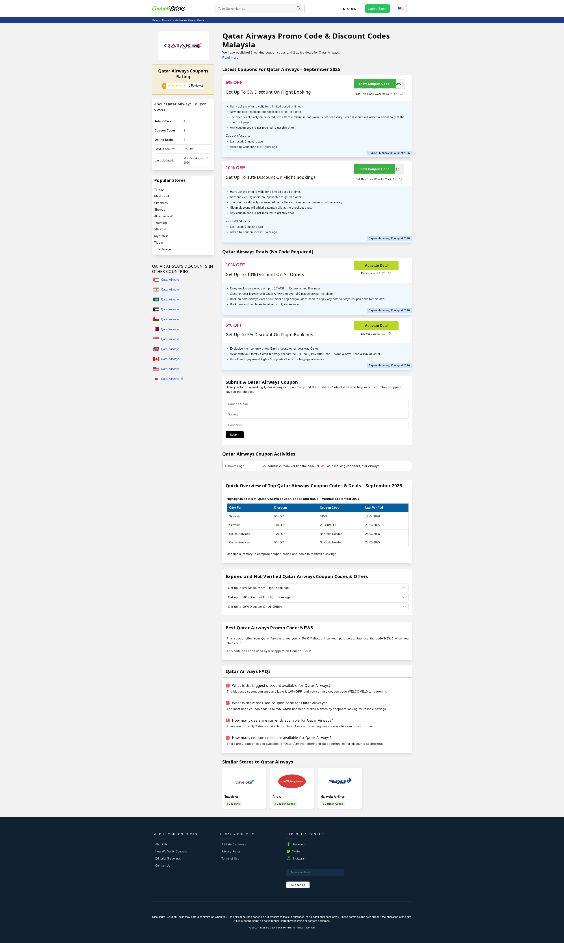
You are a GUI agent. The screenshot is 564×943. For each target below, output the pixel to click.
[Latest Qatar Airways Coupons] (183, 45)
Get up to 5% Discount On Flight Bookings (258, 587)
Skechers (161, 203)
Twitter (296, 851)
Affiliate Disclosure (234, 844)
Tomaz (159, 189)
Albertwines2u (164, 216)
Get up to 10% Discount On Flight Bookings (259, 597)
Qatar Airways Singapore (170, 339)
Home (155, 20)
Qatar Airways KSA (170, 300)
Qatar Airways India (170, 290)
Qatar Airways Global (170, 369)
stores (165, 20)
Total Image (162, 249)
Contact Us (162, 865)
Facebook (299, 844)
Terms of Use (230, 858)
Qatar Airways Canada (170, 359)
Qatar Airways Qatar (170, 330)
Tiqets (158, 242)
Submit (234, 434)
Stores (349, 9)
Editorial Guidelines (168, 858)
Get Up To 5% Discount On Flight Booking (268, 92)
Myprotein (161, 236)
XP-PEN (160, 229)
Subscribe (298, 885)
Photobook (162, 196)
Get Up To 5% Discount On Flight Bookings (269, 334)
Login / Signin (377, 8)
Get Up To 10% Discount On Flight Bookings (271, 177)
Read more (230, 57)
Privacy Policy (231, 851)
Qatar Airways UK (170, 349)
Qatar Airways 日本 (172, 379)
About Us (161, 844)
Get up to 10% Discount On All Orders (255, 606)
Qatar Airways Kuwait (170, 310)
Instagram (299, 858)
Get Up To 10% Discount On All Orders (265, 274)
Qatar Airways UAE (170, 280)
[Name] (298, 8)
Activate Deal (376, 265)
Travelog (160, 222)
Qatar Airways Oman (170, 320)
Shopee (159, 209)
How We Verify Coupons (171, 851)
